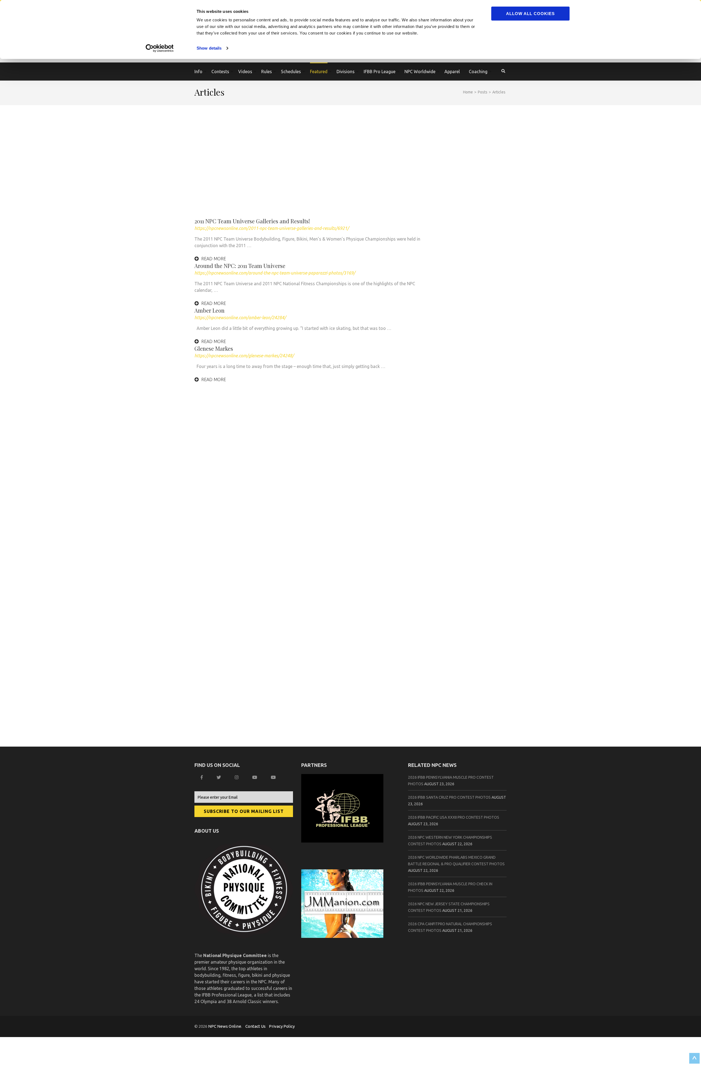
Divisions (346, 71)
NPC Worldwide (419, 71)
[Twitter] (219, 777)
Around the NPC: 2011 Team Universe (239, 265)
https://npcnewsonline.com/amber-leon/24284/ (240, 317)
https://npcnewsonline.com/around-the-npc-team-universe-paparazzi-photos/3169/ (274, 272)
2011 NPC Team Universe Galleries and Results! (252, 221)
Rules (266, 71)
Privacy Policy (282, 1026)
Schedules (291, 71)
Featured (318, 71)
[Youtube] (274, 777)
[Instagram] (237, 777)
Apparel (452, 71)
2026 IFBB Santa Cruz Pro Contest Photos (449, 797)
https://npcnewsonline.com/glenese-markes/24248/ (244, 355)
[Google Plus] (255, 777)
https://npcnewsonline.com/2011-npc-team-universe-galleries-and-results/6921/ (271, 228)
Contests (220, 71)
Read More (213, 258)
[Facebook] (202, 777)
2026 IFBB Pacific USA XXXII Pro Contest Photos (453, 817)
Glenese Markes (213, 348)
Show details (209, 48)
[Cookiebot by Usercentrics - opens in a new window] (160, 48)
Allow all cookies (530, 13)
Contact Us (255, 1026)
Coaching (478, 71)
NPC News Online (224, 1026)
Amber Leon (209, 310)
